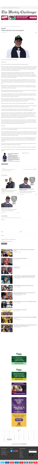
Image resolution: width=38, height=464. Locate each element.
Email (21, 231)
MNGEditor (18, 278)
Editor (19, 259)
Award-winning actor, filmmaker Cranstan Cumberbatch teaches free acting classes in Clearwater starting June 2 (25, 325)
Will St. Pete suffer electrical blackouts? (20, 258)
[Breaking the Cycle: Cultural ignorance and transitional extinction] (28, 177)
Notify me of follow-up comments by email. (9, 239)
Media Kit (21, 455)
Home (21, 450)
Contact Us (21, 452)
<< (4, 430)
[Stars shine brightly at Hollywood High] (7, 309)
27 (9, 433)
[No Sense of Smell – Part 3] (10, 196)
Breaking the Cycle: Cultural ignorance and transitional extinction (26, 189)
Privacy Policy (22, 457)
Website (2, 235)
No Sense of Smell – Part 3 (5, 208)
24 (9, 439)
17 (9, 437)
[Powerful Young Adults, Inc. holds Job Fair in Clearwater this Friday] (7, 301)
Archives (21, 454)
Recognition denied (16, 267)
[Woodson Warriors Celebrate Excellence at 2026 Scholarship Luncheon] (7, 249)
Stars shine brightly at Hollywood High (19, 309)
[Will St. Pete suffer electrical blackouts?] (7, 258)
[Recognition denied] (7, 267)
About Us (21, 453)
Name (2, 231)
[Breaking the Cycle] (10, 177)
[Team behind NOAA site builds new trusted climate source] (7, 285)
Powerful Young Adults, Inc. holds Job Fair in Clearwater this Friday (24, 301)
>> (33, 430)
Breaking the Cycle (3, 28)
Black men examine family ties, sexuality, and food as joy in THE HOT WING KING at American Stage (24, 293)
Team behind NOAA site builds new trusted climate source (23, 285)
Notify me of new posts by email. (7, 241)
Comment (2, 219)
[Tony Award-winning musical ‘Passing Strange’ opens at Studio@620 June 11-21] (7, 317)
